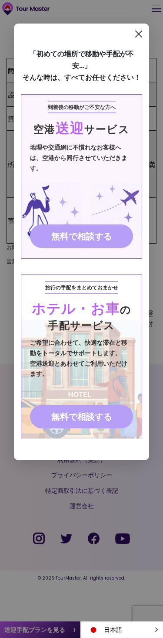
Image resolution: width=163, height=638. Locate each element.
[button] (122, 630)
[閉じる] (138, 34)
